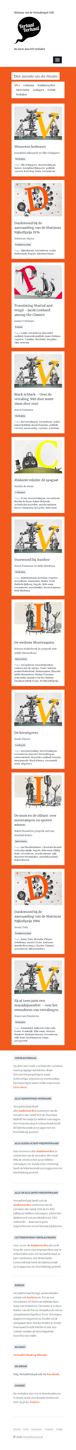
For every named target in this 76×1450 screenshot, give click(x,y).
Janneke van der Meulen (40, 677)
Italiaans (48, 942)
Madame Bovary (34, 1034)
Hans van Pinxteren (30, 1037)
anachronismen (47, 504)
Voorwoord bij (31, 560)
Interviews (22, 89)
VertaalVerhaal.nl (33, 1437)
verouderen (48, 171)
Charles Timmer (45, 945)
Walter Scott (48, 581)
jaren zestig (30, 428)
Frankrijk (27, 1031)
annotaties (34, 581)
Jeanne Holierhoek (24, 671)
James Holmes (52, 336)
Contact (48, 1429)
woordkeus (20, 581)
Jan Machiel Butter (31, 847)
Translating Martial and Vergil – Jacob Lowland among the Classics (33, 310)
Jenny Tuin (27, 939)
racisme (43, 428)
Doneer (35, 1402)
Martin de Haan (23, 501)
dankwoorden (27, 1110)
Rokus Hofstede (41, 501)
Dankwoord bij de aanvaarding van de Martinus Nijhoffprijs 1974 (37, 227)
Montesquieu (43, 671)
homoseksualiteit (34, 336)
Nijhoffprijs (27, 250)
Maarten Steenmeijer (26, 856)
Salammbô (27, 1028)
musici (30, 942)
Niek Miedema (22, 590)
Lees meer (20, 1087)
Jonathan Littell (22, 681)
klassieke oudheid (41, 757)
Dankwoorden (46, 85)
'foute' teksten (48, 668)
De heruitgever (26, 733)
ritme (45, 1037)
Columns (28, 85)
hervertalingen (29, 421)
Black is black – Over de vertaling (33, 399)
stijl (54, 853)
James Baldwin (22, 425)
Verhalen (21, 94)
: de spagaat (36, 480)
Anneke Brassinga (24, 945)
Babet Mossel (21, 860)
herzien (56, 757)
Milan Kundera (36, 948)
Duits (38, 171)
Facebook (53, 1374)
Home (17, 1429)
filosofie (55, 671)
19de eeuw (47, 584)
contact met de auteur (26, 668)
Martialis (40, 339)
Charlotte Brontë (51, 847)
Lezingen (38, 89)
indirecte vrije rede (44, 1028)
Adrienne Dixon (45, 253)
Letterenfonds (22, 757)
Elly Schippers (29, 165)
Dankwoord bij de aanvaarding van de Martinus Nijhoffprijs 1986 (37, 916)
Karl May (29, 171)
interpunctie (21, 760)
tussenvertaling (30, 751)
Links (59, 1429)
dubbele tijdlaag (23, 584)
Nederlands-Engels (25, 253)
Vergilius (52, 339)
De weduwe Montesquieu (34, 642)
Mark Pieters (36, 760)
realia (52, 250)
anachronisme (43, 853)
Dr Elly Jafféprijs (49, 681)
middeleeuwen (29, 578)
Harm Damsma (39, 425)
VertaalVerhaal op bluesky (30, 1355)
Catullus (29, 339)
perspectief (20, 1040)
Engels (37, 584)
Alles (17, 85)
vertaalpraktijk (23, 850)
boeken (32, 1297)
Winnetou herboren (30, 147)
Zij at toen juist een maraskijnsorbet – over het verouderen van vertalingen (36, 1005)
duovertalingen (46, 165)
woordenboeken (44, 665)
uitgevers (26, 763)
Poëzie (51, 89)
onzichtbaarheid (48, 856)
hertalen (42, 578)
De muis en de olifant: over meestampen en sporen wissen (35, 820)
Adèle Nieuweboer (24, 674)
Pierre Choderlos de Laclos (29, 507)
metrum (24, 342)
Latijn (24, 333)
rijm (16, 342)
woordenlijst (35, 587)
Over (26, 1429)
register (19, 339)
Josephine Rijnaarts (34, 168)
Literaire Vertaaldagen (41, 754)
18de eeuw (51, 507)
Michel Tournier (44, 674)
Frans (24, 498)
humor (18, 168)
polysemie (20, 677)
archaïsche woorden (25, 504)
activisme (54, 428)
